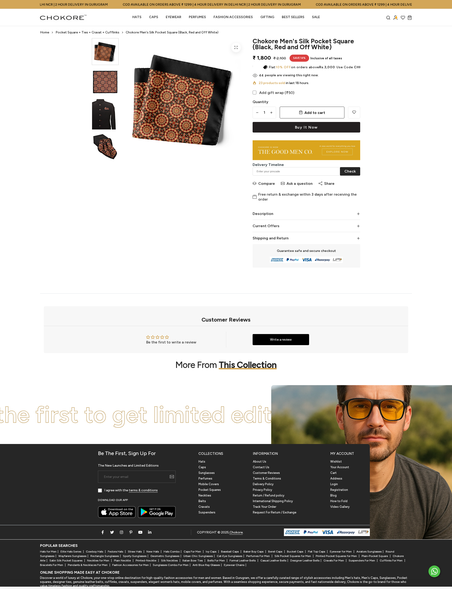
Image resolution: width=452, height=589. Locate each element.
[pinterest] (131, 532)
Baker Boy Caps (253, 551)
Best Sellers (293, 17)
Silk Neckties (169, 560)
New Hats (153, 551)
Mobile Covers (208, 484)
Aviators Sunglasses (369, 551)
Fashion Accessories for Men (130, 565)
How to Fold (338, 501)
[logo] (63, 17)
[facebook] (102, 532)
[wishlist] (403, 17)
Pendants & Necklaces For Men (88, 565)
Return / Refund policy (268, 495)
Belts (202, 501)
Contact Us (261, 467)
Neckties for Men (98, 560)
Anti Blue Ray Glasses (206, 565)
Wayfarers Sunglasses (72, 556)
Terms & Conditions (267, 478)
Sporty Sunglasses (134, 556)
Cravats (204, 506)
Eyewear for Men (341, 551)
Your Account (339, 467)
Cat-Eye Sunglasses (229, 556)
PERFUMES (197, 17)
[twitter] (112, 532)
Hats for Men (48, 551)
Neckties (204, 495)
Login (334, 484)
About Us (259, 461)
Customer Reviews (266, 473)
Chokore (236, 532)
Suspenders (206, 512)
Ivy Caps (211, 551)
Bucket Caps (295, 551)
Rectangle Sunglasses (104, 556)
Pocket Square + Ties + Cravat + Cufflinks (87, 32)
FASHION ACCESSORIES (233, 17)
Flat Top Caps (317, 551)
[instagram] (121, 532)
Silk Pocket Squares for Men (293, 556)
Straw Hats (135, 551)
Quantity (260, 102)
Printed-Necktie (146, 560)
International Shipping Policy (273, 501)
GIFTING (267, 17)
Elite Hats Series (71, 551)
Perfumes (205, 478)
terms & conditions (143, 490)
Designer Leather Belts (304, 560)
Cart (333, 473)
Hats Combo (172, 551)
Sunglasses (206, 473)
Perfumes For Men (258, 556)
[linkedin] (149, 532)
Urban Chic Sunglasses (198, 556)
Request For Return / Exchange (274, 512)
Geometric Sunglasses (164, 556)
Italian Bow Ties (192, 560)
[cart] (410, 17)
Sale (316, 17)
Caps (153, 17)
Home (44, 32)
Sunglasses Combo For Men (171, 565)
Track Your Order (264, 506)
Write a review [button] (281, 340)
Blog (333, 495)
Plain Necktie (123, 560)
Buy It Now (306, 127)
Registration (339, 490)
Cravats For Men (334, 560)
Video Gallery (340, 506)
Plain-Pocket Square (375, 556)
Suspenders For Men (362, 560)
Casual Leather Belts (273, 560)
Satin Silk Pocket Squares (66, 560)
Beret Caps (275, 551)
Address (336, 478)
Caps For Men (193, 551)
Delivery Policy (263, 484)
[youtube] (140, 532)
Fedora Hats (116, 551)
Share (329, 183)
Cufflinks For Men (391, 560)
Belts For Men (216, 560)
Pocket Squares (209, 490)
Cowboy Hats (95, 551)
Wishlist (336, 461)
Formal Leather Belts (243, 560)
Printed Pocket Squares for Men (337, 556)
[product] (236, 47)
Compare (266, 183)
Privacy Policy (262, 490)
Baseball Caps (230, 551)
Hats (136, 17)
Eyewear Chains (234, 565)
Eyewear (173, 17)
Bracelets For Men (52, 565)
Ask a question (300, 183)
